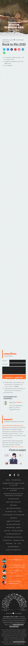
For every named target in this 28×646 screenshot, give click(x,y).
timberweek (9, 543)
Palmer (8, 480)
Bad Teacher (13, 505)
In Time (20, 511)
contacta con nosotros (17, 446)
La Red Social (13, 518)
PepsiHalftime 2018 (13, 499)
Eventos (7, 41)
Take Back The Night (17, 530)
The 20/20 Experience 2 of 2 (13, 534)
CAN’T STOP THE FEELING (13, 508)
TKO (15, 543)
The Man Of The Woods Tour (13, 550)
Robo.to (18, 527)
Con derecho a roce (10, 511)
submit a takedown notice (19, 642)
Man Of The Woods (13, 547)
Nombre (4, 361)
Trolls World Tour (16, 480)
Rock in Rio (7, 530)
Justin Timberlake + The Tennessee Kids (13, 515)
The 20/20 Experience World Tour (13, 537)
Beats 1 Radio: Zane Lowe (13, 502)
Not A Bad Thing (10, 527)
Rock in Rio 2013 (14, 44)
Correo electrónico (5, 364)
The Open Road (7, 540)
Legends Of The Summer (13, 521)
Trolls (19, 543)
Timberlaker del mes (18, 540)
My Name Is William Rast (13, 524)
